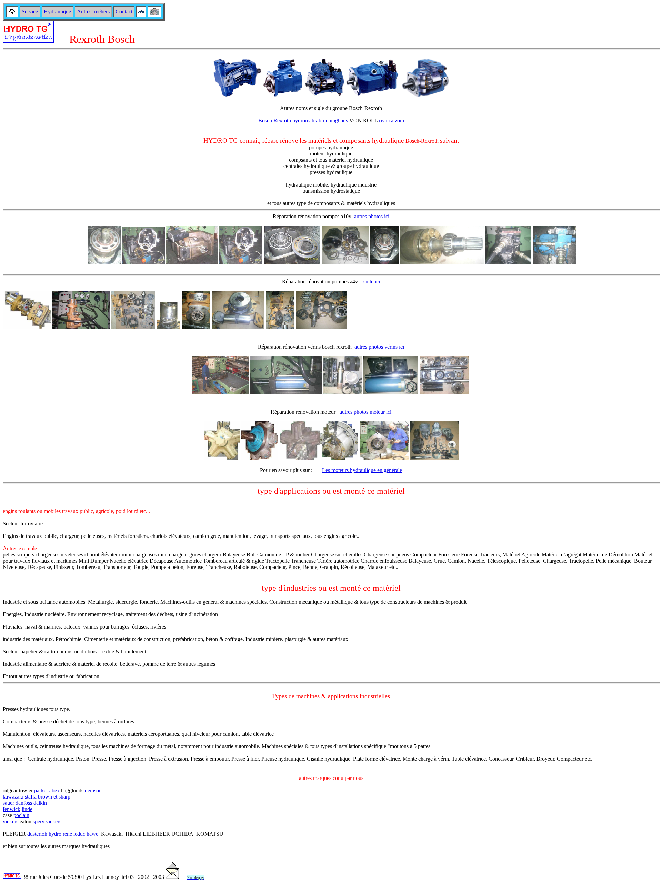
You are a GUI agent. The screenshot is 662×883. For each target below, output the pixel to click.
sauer (8, 803)
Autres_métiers (93, 11)
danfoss (24, 803)
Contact (124, 11)
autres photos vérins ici (379, 347)
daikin (40, 803)
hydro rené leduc (67, 834)
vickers (10, 821)
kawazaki (13, 797)
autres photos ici (371, 216)
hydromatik (304, 120)
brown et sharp (54, 797)
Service (30, 11)
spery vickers (47, 821)
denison (93, 790)
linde (27, 809)
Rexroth (282, 120)
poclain (21, 815)
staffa (31, 797)
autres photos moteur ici (365, 412)
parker (41, 790)
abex (54, 790)
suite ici (371, 281)
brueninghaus (333, 120)
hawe (92, 834)
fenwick (11, 809)
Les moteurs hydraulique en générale (362, 470)
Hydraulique (57, 11)
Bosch (265, 120)
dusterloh (37, 834)
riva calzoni (391, 120)
